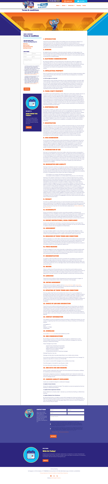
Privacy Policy (55, 432)
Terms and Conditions (32, 74)
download (51, 333)
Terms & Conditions (52, 473)
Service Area (71, 5)
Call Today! (53, 1)
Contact (84, 5)
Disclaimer (66, 473)
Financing (79, 5)
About (57, 5)
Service (63, 5)
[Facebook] (51, 476)
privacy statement (69, 285)
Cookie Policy (48, 207)
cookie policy (78, 285)
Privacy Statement (78, 205)
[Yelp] (57, 476)
